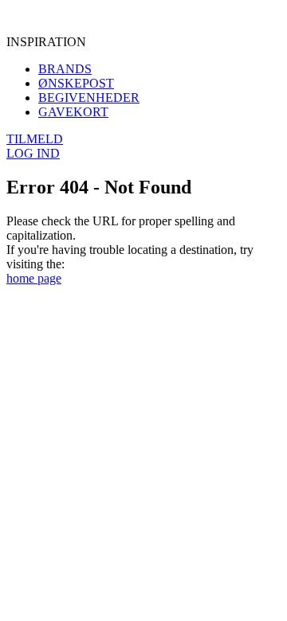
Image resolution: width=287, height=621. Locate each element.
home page (33, 278)
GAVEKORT (73, 112)
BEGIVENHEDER (89, 97)
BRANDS (65, 69)
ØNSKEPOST (76, 83)
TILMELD (34, 139)
